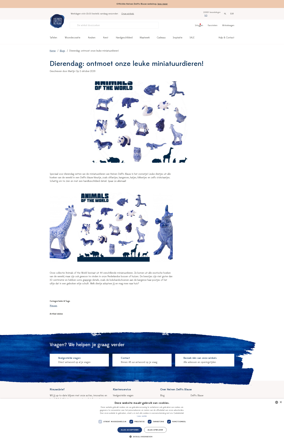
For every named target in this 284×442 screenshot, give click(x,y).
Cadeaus (161, 37)
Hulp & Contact (226, 37)
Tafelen (53, 37)
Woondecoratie (72, 37)
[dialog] (142, 420)
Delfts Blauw (197, 395)
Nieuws (53, 305)
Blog (162, 395)
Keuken (91, 37)
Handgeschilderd (124, 37)
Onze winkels (127, 13)
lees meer (163, 4)
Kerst (105, 37)
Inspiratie (177, 37)
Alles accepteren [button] (129, 430)
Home (53, 50)
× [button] (281, 402)
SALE (192, 37)
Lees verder (142, 416)
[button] (142, 436)
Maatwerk (145, 37)
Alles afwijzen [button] (155, 430)
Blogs (62, 50)
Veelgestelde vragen (123, 395)
